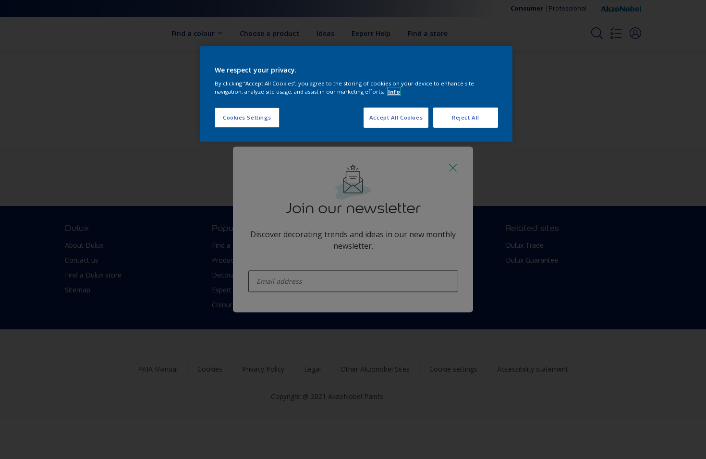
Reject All (465, 117)
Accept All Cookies (396, 117)
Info (394, 91)
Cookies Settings (247, 117)
